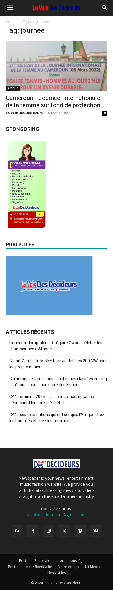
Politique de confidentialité (30, 566)
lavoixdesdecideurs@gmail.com (56, 514)
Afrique (13, 88)
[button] (10, 8)
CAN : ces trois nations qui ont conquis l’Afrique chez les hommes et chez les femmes (56, 417)
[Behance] (17, 531)
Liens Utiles (56, 572)
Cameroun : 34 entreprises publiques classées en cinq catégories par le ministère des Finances (58, 381)
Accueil (11, 21)
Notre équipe (69, 566)
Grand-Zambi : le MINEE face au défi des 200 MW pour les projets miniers (58, 363)
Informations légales (72, 560)
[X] (64, 531)
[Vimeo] (80, 531)
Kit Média (92, 566)
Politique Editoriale (34, 560)
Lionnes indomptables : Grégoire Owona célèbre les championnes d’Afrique (55, 345)
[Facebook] (33, 531)
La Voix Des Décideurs (24, 113)
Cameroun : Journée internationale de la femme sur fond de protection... (55, 101)
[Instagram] (48, 531)
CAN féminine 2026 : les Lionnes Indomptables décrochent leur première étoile (51, 399)
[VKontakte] (95, 531)
